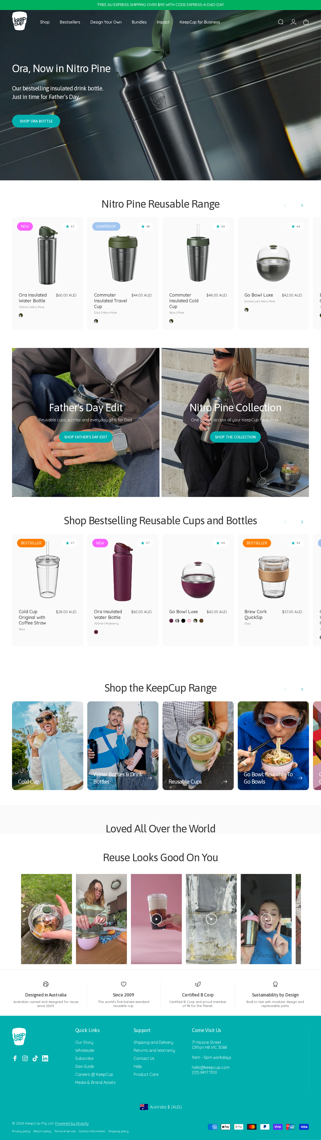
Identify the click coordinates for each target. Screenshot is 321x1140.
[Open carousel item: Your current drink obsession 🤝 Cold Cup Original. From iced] (156, 919)
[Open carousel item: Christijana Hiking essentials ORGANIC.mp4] (46, 919)
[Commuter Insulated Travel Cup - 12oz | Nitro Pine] (122, 252)
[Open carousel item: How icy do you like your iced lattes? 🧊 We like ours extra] (211, 919)
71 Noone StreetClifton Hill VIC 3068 (209, 1045)
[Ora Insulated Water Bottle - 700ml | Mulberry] (122, 569)
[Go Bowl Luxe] (198, 569)
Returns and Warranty (154, 1050)
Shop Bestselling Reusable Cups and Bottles (160, 520)
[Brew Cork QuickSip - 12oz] (273, 569)
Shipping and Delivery (153, 1042)
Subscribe (84, 1058)
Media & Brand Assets (95, 1082)
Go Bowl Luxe (260, 297)
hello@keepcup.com (210, 1067)
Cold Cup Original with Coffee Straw (32, 620)
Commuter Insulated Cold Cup (183, 303)
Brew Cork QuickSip (256, 617)
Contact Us (144, 1058)
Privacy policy (21, 1131)
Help (138, 1066)
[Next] (302, 205)
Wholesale (84, 1050)
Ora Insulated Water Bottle (33, 300)
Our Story (84, 1042)
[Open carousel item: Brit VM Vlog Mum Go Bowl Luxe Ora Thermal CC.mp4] (101, 919)
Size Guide (84, 1066)
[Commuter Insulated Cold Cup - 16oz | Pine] (198, 252)
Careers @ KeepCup (94, 1074)
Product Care (146, 1074)
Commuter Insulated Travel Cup (110, 303)
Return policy (42, 1131)
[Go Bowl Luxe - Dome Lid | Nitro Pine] (273, 252)
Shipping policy (118, 1131)
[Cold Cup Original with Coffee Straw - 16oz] (47, 569)
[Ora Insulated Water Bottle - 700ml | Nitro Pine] (47, 252)
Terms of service (65, 1131)
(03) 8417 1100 (204, 1072)
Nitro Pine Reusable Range (160, 204)
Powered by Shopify (72, 1123)
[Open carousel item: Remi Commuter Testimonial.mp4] (266, 919)
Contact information (92, 1131)
